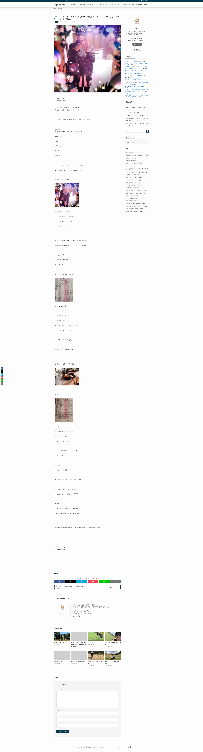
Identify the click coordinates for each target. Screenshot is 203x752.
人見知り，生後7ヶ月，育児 (138, 174)
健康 (127, 177)
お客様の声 (95, 747)
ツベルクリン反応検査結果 (131, 61)
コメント (59, 689)
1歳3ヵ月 (134, 155)
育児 (131, 195)
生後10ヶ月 (128, 187)
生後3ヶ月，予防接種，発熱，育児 (134, 185)
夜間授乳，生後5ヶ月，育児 (140, 177)
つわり (127, 163)
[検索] (148, 1)
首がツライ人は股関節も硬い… (133, 112)
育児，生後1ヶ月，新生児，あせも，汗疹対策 (136, 206)
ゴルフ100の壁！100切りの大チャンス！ (135, 86)
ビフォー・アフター (104, 747)
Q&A (122, 747)
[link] (74, 616)
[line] (142, 1)
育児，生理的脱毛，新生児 (132, 208)
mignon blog (76, 747)
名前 (58, 710)
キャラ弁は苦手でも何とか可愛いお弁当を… (137, 115)
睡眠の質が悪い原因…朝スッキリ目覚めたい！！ (136, 108)
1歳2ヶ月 (128, 155)
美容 (127, 195)
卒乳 (131, 177)
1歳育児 (127, 158)
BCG (142, 160)
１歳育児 (141, 211)
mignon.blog (60, 5)
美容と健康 (83, 747)
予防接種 (128, 174)
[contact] (146, 1)
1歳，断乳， (134, 158)
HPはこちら (137, 44)
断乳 (140, 180)
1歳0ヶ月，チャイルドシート (136, 152)
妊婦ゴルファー (129, 180)
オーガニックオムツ (130, 166)
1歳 (126, 152)
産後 (127, 193)
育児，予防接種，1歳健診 (132, 198)
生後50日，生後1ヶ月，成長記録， (134, 190)
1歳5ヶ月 (146, 155)
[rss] (144, 1)
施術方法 (89, 747)
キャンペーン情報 (115, 747)
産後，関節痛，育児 (140, 193)
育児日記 (136, 195)
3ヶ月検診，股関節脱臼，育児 (133, 160)
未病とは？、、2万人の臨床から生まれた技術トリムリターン (137, 124)
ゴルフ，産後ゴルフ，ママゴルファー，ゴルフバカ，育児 (137, 169)
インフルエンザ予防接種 (136, 163)
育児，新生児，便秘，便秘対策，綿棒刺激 (135, 203)
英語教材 (142, 208)
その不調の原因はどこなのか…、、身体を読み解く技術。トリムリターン (137, 119)
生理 (145, 190)
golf (56, 21)
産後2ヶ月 (132, 193)
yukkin (62, 614)
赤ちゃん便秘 (129, 211)
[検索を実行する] (147, 131)
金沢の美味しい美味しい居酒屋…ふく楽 (135, 79)
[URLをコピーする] (115, 581)
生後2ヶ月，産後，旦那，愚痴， (133, 182)
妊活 (136, 180)
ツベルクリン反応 (130, 172)
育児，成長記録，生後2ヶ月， (133, 201)
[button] (59, 581)
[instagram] (140, 1)
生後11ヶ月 (135, 187)
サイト (58, 723)
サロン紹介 (127, 747)
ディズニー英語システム (141, 172)
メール (58, 717)
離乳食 (135, 211)
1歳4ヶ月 (140, 155)
